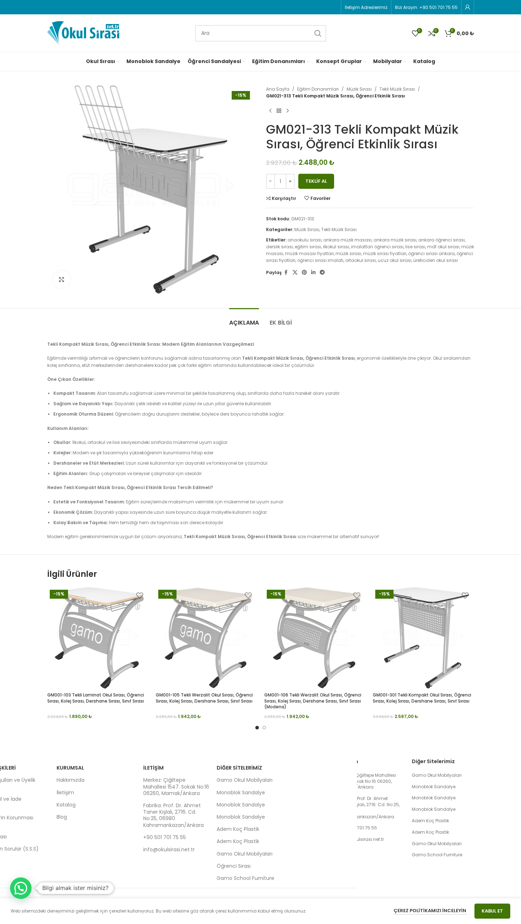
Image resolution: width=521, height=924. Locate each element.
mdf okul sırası (443, 247)
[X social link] (295, 272)
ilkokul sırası (336, 247)
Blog (62, 816)
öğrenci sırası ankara (431, 253)
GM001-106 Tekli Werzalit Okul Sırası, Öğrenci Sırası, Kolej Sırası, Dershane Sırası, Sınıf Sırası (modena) (312, 701)
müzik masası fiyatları (309, 253)
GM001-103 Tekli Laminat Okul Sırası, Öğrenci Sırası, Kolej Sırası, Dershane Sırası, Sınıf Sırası (95, 698)
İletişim (65, 792)
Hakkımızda (71, 780)
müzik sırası (348, 253)
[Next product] (287, 110)
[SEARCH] (318, 33)
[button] (21, 888)
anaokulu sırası (305, 240)
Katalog (66, 804)
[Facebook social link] (286, 272)
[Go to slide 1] (257, 727)
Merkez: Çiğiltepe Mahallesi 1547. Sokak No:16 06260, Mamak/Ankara (176, 786)
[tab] (244, 319)
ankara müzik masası (347, 240)
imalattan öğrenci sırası (377, 247)
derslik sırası (279, 247)
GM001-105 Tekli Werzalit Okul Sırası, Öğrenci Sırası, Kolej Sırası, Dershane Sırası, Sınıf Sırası (204, 698)
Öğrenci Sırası (234, 866)
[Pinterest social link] (304, 272)
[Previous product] (270, 110)
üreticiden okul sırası (435, 260)
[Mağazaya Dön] (279, 110)
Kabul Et (492, 911)
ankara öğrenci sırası (441, 240)
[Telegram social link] (322, 272)
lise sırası (415, 247)
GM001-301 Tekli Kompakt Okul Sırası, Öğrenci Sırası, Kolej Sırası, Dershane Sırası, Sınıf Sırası (422, 698)
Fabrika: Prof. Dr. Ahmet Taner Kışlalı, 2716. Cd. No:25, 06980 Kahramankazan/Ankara (173, 815)
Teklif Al (316, 181)
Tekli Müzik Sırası (397, 89)
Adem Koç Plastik (238, 829)
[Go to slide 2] (264, 727)
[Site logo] (83, 33)
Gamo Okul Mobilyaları (244, 780)
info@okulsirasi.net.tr (169, 849)
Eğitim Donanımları (318, 89)
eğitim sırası (308, 247)
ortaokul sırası (360, 260)
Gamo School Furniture (245, 878)
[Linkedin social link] (313, 272)
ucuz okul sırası (394, 260)
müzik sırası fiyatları (384, 253)
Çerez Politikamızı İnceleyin (430, 910)
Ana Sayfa (277, 89)
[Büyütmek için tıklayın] (62, 279)
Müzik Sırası (359, 89)
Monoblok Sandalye (241, 792)
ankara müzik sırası (394, 240)
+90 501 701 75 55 (164, 837)
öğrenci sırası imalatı (320, 260)
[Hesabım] (468, 7)
